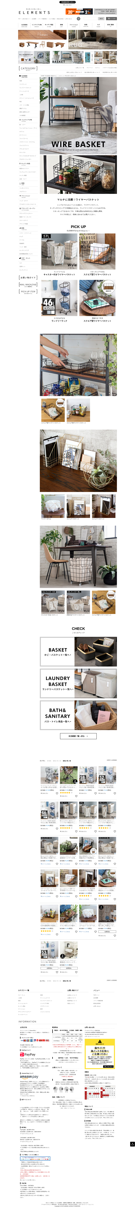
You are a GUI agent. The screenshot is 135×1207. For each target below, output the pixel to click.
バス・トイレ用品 (24, 105)
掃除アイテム (23, 108)
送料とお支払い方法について (74, 72)
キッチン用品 (21, 1006)
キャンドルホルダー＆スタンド (27, 156)
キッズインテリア (24, 250)
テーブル (21, 240)
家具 (41, 1009)
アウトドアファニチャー (26, 213)
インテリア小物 (44, 1003)
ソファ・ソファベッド (25, 233)
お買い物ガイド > (26, 18)
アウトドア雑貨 (23, 224)
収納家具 (21, 243)
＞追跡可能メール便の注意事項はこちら (67, 1062)
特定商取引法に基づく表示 (110, 72)
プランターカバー (24, 149)
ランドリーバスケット (25, 87)
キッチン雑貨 (23, 175)
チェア (21, 236)
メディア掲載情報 (98, 1000)
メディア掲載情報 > (43, 18)
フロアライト (23, 191)
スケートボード (23, 220)
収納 (52, 76)
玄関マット (22, 266)
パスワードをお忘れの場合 (110, 67)
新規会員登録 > (61, 18)
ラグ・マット (21, 995)
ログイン (97, 67)
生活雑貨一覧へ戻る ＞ (78, 736)
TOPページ (96, 995)
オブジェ (21, 131)
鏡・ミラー (22, 124)
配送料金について (72, 1000)
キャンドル (22, 152)
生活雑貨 (47, 76)
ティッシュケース (24, 91)
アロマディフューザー (25, 159)
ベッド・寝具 (23, 247)
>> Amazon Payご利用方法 (27, 1096)
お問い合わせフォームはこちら (92, 1036)
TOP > (20, 18)
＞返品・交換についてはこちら (67, 1108)
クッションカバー (23, 1003)
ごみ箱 (21, 94)
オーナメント (23, 135)
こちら (26, 1180)
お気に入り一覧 (80, 67)
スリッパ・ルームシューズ (26, 98)
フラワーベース (44, 1006)
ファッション (21, 1009)
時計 (20, 101)
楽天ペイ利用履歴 (36, 1122)
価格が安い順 (57, 761)
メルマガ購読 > (52, 18)
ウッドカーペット (23, 1014)
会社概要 (95, 998)
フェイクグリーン (24, 145)
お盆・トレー (23, 179)
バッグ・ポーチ (23, 200)
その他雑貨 (22, 115)
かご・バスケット (59, 76)
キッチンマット (23, 270)
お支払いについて (72, 995)
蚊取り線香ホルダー (24, 112)
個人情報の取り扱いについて (92, 72)
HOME (42, 76)
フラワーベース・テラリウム (27, 142)
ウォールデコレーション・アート (28, 128)
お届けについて (72, 998)
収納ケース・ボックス (25, 217)
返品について (71, 1003)
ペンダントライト (24, 188)
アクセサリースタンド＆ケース (27, 204)
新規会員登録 (97, 1003)
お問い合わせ (68, 18)
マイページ (90, 67)
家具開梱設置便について (26, 254)
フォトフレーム (23, 138)
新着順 (49, 761)
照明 (41, 995)
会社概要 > (34, 18)
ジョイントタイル (45, 1011)
